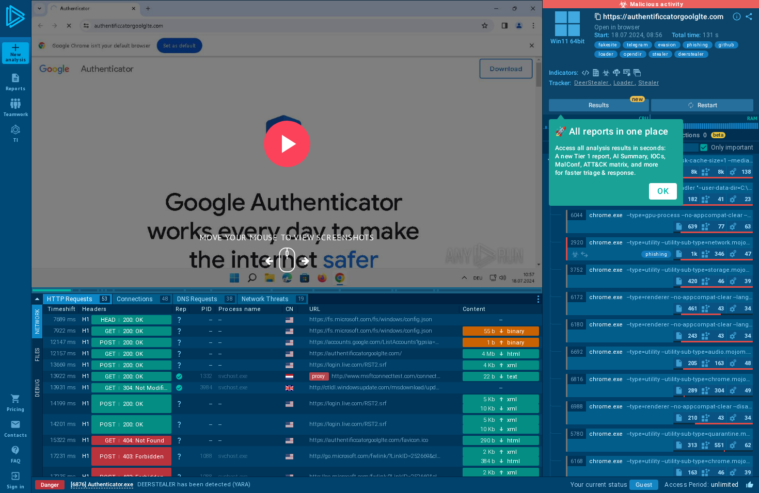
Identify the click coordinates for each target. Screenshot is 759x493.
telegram (637, 44)
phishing (697, 44)
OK (663, 191)
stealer (661, 54)
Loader (624, 82)
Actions (692, 135)
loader (605, 54)
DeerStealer (592, 82)
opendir (633, 54)
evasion (667, 44)
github (726, 44)
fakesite (607, 44)
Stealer (648, 82)
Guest (644, 484)
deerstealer (691, 54)
